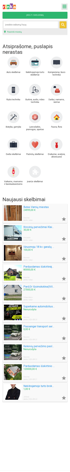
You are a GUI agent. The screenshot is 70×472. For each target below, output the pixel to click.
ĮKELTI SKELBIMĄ (35, 15)
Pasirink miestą (13, 31)
